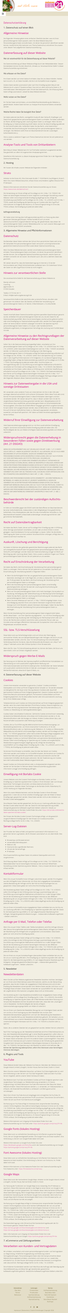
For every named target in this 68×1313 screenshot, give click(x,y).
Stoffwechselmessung (34, 1297)
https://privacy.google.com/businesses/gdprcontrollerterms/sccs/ (26, 1230)
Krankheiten (50, 1297)
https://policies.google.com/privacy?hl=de (47, 1123)
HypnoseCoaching (34, 1299)
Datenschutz (26, 1310)
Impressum (17, 1310)
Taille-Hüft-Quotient (50, 1295)
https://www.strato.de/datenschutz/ (16, 189)
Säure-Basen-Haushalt (50, 1299)
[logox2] (55, 1)
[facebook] (31, 1307)
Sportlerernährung (34, 1295)
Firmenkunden (34, 1290)
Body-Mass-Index (50, 1293)
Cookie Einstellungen (37, 1310)
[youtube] (37, 1307)
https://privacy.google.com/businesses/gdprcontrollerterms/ (25, 1228)
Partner (17, 1293)
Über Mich (18, 1290)
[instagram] (34, 1307)
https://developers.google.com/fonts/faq (18, 1145)
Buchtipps (50, 1302)
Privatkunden (34, 1293)
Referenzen (17, 1295)
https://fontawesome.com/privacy (30, 1169)
